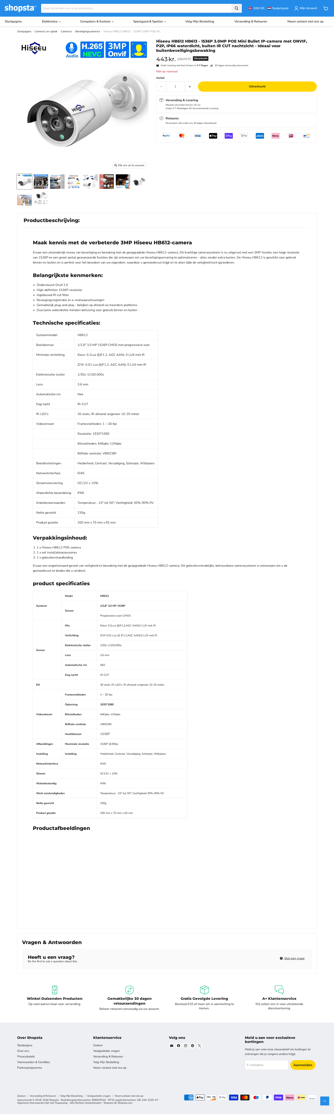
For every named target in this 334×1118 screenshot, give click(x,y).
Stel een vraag (294, 958)
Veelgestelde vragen (106, 1051)
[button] (269, 8)
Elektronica (50, 21)
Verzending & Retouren (250, 21)
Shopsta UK (110, 1103)
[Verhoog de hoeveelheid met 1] (190, 86)
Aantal (160, 78)
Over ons (23, 1051)
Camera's (66, 31)
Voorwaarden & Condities (33, 1062)
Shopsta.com (125, 1103)
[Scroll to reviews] (236, 55)
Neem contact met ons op (305, 21)
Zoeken (98, 1045)
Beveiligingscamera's (87, 31)
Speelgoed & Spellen (148, 21)
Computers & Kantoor (95, 21)
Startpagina (13, 21)
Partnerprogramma (29, 1068)
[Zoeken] (236, 8)
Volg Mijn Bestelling (199, 21)
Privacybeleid (26, 1056)
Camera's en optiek (46, 31)
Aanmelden (302, 1065)
